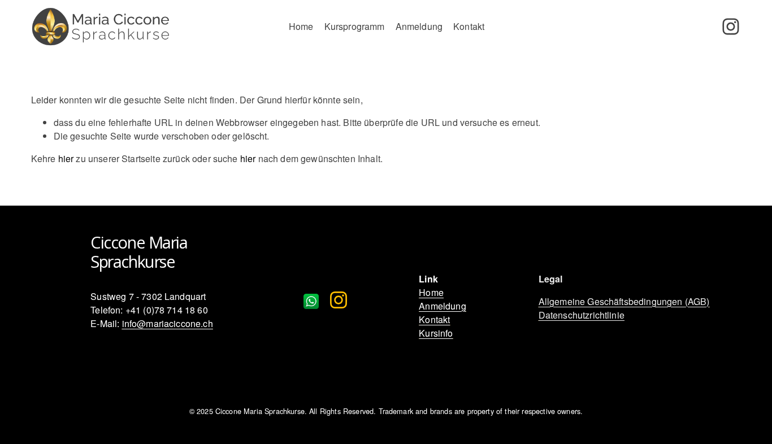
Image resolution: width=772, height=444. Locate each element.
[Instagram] (731, 26)
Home (301, 26)
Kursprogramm (354, 26)
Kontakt (468, 26)
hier (66, 158)
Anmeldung (419, 26)
